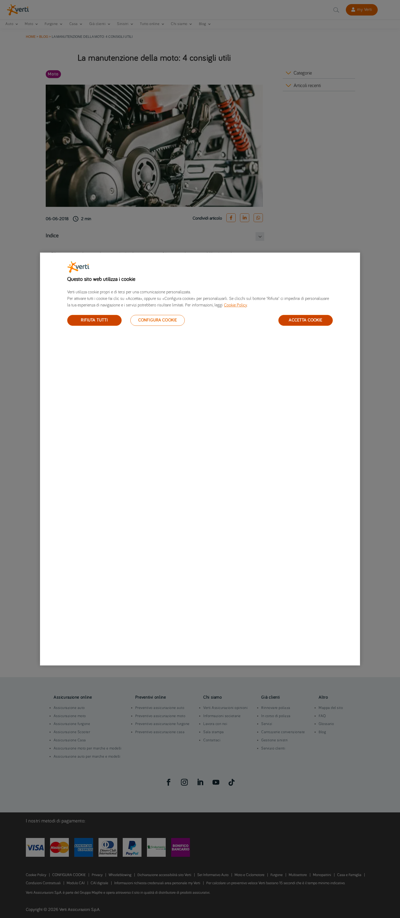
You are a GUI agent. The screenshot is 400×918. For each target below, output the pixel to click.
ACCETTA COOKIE (305, 320)
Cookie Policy (235, 305)
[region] (200, 459)
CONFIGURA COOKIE (157, 320)
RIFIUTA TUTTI (94, 320)
